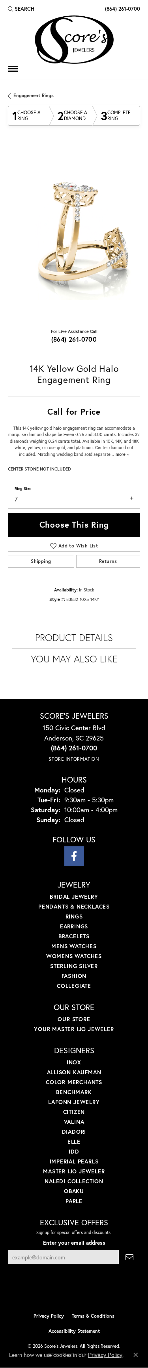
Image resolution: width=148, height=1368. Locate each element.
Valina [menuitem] (74, 1121)
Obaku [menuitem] (74, 1191)
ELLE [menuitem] (74, 1141)
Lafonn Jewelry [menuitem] (73, 1102)
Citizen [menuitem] (74, 1111)
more (121, 454)
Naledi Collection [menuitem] (74, 1181)
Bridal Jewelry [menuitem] (74, 896)
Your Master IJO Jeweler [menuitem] (74, 1029)
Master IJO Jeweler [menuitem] (74, 1171)
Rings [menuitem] (74, 916)
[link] (121, 8)
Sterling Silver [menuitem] (74, 966)
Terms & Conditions (93, 1316)
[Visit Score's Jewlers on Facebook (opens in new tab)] (74, 856)
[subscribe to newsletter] (129, 1257)
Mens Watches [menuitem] (74, 946)
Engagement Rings (33, 95)
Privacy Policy (49, 1316)
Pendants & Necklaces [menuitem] (74, 906)
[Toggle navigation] (13, 69)
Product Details (74, 637)
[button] (21, 8)
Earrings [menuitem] (74, 926)
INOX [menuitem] (74, 1062)
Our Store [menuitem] (74, 1019)
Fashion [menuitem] (74, 976)
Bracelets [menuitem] (74, 936)
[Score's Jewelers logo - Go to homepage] (74, 39)
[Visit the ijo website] (60, 1292)
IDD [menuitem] (74, 1151)
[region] (74, 233)
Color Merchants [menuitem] (74, 1082)
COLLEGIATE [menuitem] (74, 985)
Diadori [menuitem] (74, 1131)
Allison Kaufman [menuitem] (74, 1072)
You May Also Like (74, 658)
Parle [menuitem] (74, 1201)
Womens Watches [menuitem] (74, 956)
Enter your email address (74, 1242)
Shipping (41, 561)
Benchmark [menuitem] (74, 1092)
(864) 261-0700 (74, 339)
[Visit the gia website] (86, 1292)
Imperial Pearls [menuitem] (74, 1161)
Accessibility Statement (74, 1331)
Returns (108, 561)
